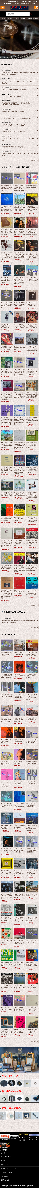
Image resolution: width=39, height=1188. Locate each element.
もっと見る (33, 160)
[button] (2, 7)
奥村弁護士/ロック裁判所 (4, 1149)
